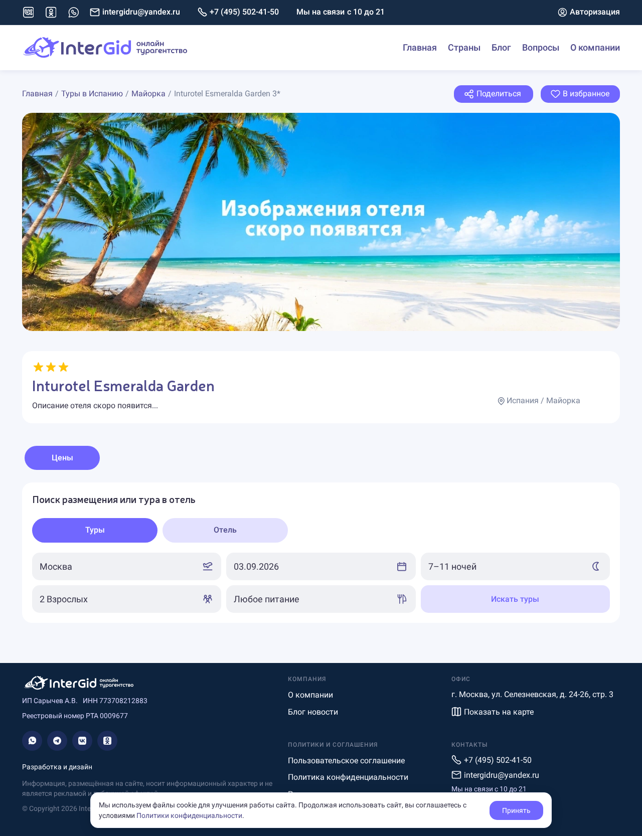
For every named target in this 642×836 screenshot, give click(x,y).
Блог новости (313, 712)
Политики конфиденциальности (189, 815)
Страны (464, 47)
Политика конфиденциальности (348, 777)
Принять (516, 810)
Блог (501, 47)
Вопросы (540, 47)
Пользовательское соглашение (346, 760)
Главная (420, 47)
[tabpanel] (321, 552)
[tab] (94, 530)
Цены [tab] (62, 457)
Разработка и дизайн (57, 767)
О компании (595, 47)
